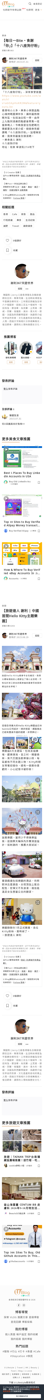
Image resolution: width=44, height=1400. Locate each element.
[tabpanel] (22, 16)
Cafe (14, 214)
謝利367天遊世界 (18, 58)
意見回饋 (16, 1322)
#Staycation (17, 1356)
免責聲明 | (17, 1374)
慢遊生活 (14, 415)
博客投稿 (27, 1322)
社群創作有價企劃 (12, 9)
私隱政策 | (37, 1374)
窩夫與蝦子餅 (26, 357)
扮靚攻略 (13, 190)
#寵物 (6, 1351)
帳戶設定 (21, 1334)
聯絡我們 (27, 1377)
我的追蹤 (16, 1339)
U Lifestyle (10, 1367)
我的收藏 (33, 1334)
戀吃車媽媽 (11, 357)
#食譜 (29, 1351)
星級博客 (34, 1317)
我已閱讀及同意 (22, 1396)
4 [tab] (27, 19)
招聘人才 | (18, 1377)
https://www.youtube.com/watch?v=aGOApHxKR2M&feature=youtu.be (21, 101)
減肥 (5, 225)
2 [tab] (20, 19)
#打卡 (21, 1351)
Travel (15, 225)
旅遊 (24, 186)
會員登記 (37, 3)
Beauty (35, 1367)
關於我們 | (7, 1374)
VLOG (13, 1317)
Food (14, 1371)
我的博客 (27, 1339)
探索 (6, 1317)
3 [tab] (24, 19)
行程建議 (8, 220)
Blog (21, 1371)
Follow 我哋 (18, 198)
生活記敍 (30, 220)
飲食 (23, 214)
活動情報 (24, 190)
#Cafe (36, 1351)
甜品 (32, 214)
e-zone (29, 1371)
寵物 (5, 190)
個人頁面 (10, 1334)
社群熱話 (31, 9)
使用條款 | (27, 1374)
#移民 (29, 1356)
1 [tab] (16, 19)
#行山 (13, 1351)
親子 (36, 186)
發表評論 (10, 388)
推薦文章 (23, 1317)
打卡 (17, 186)
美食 (4, 35)
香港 (5, 214)
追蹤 (37, 60)
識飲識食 (28, 225)
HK (28, 1367)
